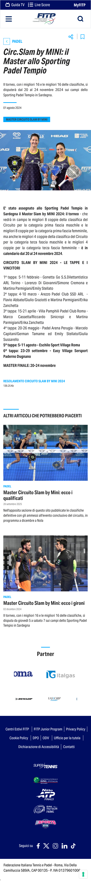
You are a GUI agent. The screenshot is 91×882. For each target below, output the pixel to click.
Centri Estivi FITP (17, 729)
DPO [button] (36, 737)
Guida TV (18, 4)
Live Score (42, 4)
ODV (46, 737)
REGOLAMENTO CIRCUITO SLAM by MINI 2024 (34, 381)
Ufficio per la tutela (67, 737)
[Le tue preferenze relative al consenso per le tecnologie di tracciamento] (83, 874)
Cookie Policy (18, 737)
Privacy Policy (75, 729)
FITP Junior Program (48, 729)
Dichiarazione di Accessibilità (38, 746)
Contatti (69, 746)
